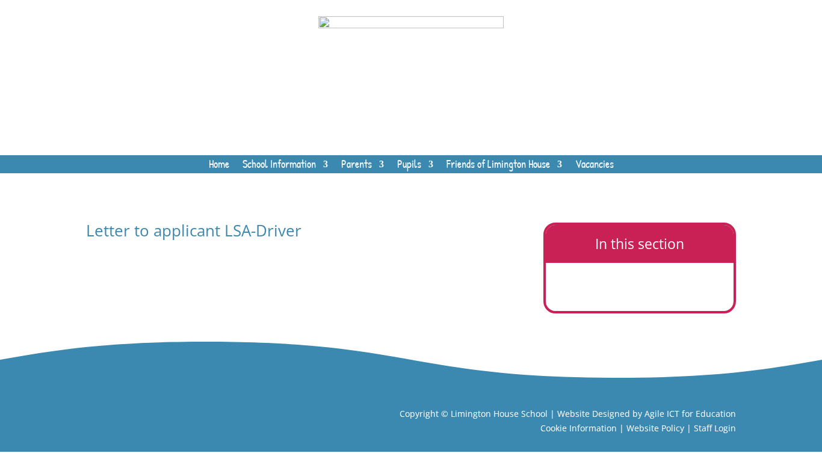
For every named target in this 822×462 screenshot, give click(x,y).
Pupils (409, 165)
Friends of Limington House (498, 165)
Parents (356, 165)
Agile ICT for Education (690, 413)
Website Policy (655, 428)
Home (219, 165)
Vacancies (594, 165)
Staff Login (715, 428)
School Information (279, 165)
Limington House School (499, 413)
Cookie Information (578, 428)
